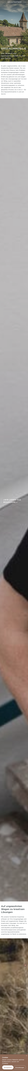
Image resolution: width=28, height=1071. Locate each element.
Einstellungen (19, 1067)
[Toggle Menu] (25, 2)
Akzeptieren (8, 1067)
